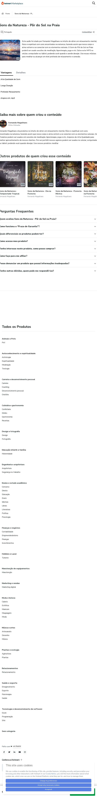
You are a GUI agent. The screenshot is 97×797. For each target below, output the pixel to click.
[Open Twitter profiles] (9, 752)
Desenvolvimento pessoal (13, 391)
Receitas (5, 420)
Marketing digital (9, 587)
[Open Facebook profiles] (4, 752)
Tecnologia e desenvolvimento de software (22, 709)
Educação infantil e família (14, 450)
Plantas (5, 657)
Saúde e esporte (9, 683)
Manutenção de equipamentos (16, 568)
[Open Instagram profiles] (25, 752)
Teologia (5, 368)
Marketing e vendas (11, 583)
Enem (4, 498)
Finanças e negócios (11, 528)
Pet (3, 342)
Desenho (5, 635)
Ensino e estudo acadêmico (14, 483)
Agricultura (6, 653)
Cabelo (5, 601)
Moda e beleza (8, 598)
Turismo (5, 557)
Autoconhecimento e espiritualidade (18, 353)
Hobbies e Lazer (9, 554)
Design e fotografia (11, 431)
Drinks (4, 413)
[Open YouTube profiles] (20, 752)
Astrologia (6, 357)
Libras (4, 505)
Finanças (5, 539)
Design (5, 435)
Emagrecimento (8, 687)
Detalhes (21, 72)
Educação (6, 494)
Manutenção (7, 572)
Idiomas (5, 502)
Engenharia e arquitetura (13, 464)
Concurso (5, 487)
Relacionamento (8, 672)
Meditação (6, 365)
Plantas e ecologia (10, 650)
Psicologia (6, 517)
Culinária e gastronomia (13, 405)
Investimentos (8, 543)
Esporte (5, 690)
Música (5, 639)
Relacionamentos (10, 668)
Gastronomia (7, 417)
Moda (4, 617)
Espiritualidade (8, 361)
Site (3, 720)
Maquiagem (6, 613)
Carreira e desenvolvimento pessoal (18, 379)
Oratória (5, 394)
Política (5, 513)
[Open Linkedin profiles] (14, 752)
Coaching (5, 387)
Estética (5, 605)
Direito (5, 490)
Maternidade (7, 453)
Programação (7, 716)
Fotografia (6, 439)
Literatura (6, 509)
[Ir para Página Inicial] (13, 3)
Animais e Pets (9, 339)
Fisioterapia (6, 694)
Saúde (4, 698)
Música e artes (8, 627)
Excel (4, 713)
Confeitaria (6, 409)
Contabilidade (7, 531)
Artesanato (6, 631)
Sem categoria (8, 731)
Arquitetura (6, 468)
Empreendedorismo (10, 535)
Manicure (5, 609)
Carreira (5, 383)
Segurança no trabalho (11, 472)
